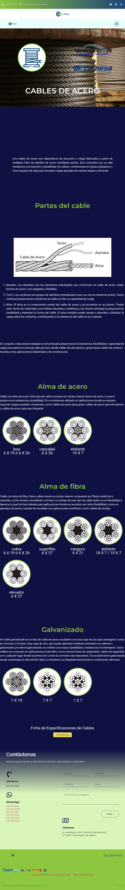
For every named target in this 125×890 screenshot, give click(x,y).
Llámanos (12, 781)
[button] (117, 24)
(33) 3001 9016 (12, 815)
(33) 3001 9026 (13, 818)
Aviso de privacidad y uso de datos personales (51, 875)
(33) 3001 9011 (12, 812)
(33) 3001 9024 (13, 821)
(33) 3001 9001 (12, 806)
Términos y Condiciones (83, 875)
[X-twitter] (119, 885)
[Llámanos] (9, 774)
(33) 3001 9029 (13, 809)
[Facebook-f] (116, 885)
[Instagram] (122, 885)
